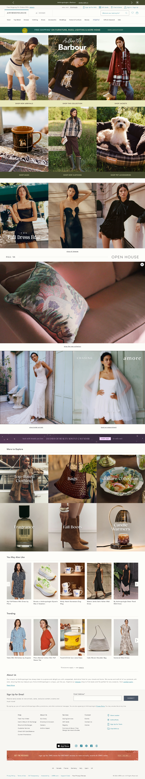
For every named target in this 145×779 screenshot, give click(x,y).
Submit (131, 698)
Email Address (79, 694)
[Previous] (9, 584)
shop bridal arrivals (36, 427)
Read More (11, 685)
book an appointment (108, 427)
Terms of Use (22, 776)
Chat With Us (114, 728)
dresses (78, 682)
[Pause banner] (137, 2)
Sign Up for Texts (116, 724)
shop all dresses (72, 251)
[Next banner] (131, 2)
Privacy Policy (100, 706)
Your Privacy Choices (79, 776)
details (32, 7)
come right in (83, 3)
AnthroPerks (114, 720)
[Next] (136, 584)
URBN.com (55, 776)
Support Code (65, 776)
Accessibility (45, 776)
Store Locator (114, 715)
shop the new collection (72, 346)
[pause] (142, 264)
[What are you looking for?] (126, 13)
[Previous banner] (13, 2)
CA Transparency (33, 776)
